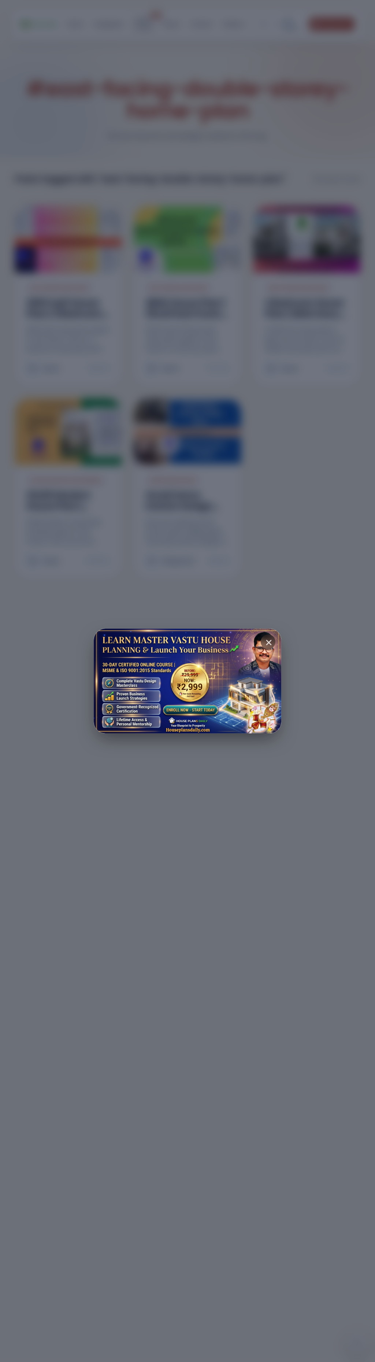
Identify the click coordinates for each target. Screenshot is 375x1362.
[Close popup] (268, 641)
